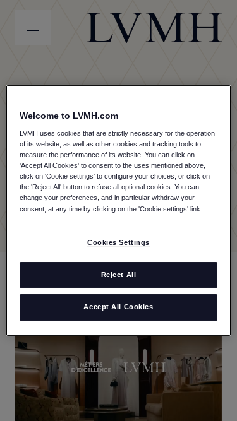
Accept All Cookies (118, 307)
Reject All (119, 274)
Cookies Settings (118, 242)
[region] (118, 211)
